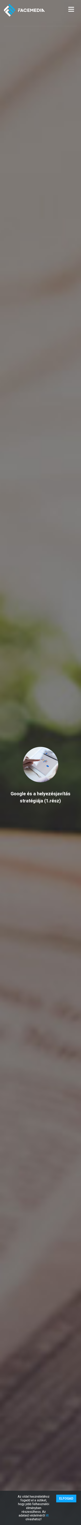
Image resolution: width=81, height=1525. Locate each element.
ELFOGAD (66, 1498)
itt (47, 1515)
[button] (71, 9)
